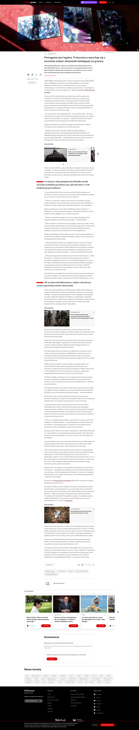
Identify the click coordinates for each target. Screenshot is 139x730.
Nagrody (49, 703)
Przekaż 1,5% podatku (53, 700)
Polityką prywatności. (45, 725)
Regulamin (73, 700)
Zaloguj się (51, 659)
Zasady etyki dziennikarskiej (78, 697)
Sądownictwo (57, 615)
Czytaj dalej (46, 626)
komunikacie (68, 500)
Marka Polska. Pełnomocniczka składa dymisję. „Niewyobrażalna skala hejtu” (38, 620)
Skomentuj (31, 82)
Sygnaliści (50, 708)
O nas (48, 694)
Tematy (41, 2)
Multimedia (57, 2)
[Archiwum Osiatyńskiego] (78, 720)
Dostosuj (95, 725)
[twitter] (86, 564)
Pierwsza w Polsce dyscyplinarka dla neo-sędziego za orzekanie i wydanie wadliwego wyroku (65, 620)
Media (83, 615)
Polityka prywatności (76, 703)
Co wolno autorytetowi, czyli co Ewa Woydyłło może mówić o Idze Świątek (93, 620)
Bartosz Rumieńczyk (59, 583)
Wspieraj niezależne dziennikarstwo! (33, 696)
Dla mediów (74, 706)
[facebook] (82, 564)
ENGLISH (50, 711)
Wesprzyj (102, 2)
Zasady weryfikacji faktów (77, 694)
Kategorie (48, 2)
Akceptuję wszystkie (107, 725)
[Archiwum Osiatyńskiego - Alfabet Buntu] (60, 720)
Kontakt (49, 706)
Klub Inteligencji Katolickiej (62, 480)
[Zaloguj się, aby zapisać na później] (77, 615)
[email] (89, 564)
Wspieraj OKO (51, 697)
